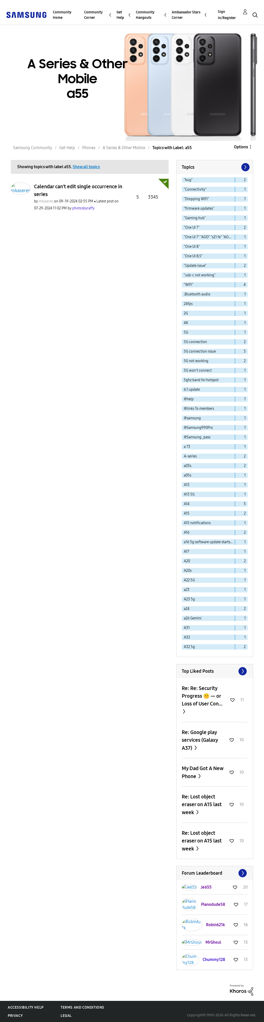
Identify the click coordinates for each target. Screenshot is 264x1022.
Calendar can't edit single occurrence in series (78, 190)
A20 (187, 561)
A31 (187, 628)
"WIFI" (188, 285)
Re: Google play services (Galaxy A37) (200, 740)
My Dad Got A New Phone (202, 772)
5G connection (195, 342)
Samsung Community (32, 147)
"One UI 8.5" (193, 256)
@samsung (192, 418)
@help (189, 399)
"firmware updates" (199, 208)
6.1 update (192, 389)
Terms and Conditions (82, 1007)
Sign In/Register (227, 15)
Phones (88, 147)
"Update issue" (195, 265)
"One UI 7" (192, 227)
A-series (190, 456)
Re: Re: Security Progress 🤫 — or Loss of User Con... (202, 696)
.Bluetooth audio (197, 294)
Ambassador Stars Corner (186, 15)
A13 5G (189, 494)
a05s (187, 475)
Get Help (120, 15)
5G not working (196, 361)
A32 (187, 637)
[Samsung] (26, 14)
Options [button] (241, 146)
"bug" (188, 180)
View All (215, 671)
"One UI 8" (192, 246)
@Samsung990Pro (198, 427)
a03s (187, 466)
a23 (186, 589)
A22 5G (189, 580)
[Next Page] (245, 167)
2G (186, 313)
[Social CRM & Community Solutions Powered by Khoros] (241, 989)
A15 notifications (197, 523)
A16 (186, 532)
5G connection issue (200, 351)
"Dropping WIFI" (196, 199)
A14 (186, 504)
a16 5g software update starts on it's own (209, 542)
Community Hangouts (145, 15)
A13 (186, 485)
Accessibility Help (26, 1007)
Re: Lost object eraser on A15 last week (202, 804)
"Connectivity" (195, 189)
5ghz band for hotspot (201, 380)
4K (186, 323)
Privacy (15, 1016)
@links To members (199, 408)
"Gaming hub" (195, 218)
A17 (186, 551)
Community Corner (93, 15)
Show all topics (86, 166)
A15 (186, 513)
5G (186, 332)
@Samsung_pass (197, 437)
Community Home (62, 15)
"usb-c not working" (200, 275)
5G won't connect (198, 370)
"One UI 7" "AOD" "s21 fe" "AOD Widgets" (209, 237)
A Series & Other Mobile (124, 147)
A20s (188, 570)
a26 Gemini (193, 618)
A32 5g (189, 647)
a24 (186, 609)
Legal (66, 1016)
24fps (188, 304)
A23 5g (189, 599)
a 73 (187, 447)
